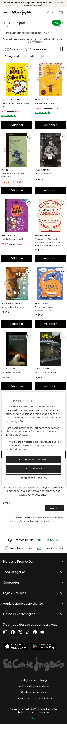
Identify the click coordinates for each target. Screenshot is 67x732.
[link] (16, 79)
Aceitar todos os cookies (33, 459)
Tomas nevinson (43, 173)
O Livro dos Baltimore (45, 372)
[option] (16, 79)
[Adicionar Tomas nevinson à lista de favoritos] (63, 138)
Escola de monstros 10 (12, 238)
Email (6, 502)
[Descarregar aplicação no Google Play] (43, 647)
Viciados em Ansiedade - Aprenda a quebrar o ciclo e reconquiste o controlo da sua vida (48, 241)
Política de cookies (17, 449)
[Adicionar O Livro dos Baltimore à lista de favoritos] (63, 337)
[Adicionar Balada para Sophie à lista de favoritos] (63, 67)
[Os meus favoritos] (54, 12)
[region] (33, 439)
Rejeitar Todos (33, 469)
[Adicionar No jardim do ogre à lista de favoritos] (29, 337)
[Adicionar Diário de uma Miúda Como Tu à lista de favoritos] (29, 67)
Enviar (54, 508)
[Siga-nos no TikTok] (27, 632)
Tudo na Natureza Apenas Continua (14, 175)
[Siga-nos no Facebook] (12, 632)
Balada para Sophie (44, 103)
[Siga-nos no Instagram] (5, 632)
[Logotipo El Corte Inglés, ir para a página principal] (21, 12)
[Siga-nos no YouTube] (42, 632)
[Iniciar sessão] (47, 12)
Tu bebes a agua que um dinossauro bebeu (47, 308)
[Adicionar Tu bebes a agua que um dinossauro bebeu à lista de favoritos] (63, 271)
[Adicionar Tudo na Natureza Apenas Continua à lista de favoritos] (29, 138)
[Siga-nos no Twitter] (20, 632)
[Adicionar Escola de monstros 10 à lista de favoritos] (29, 203)
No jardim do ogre (10, 372)
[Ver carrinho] (60, 12)
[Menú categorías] (6, 12)
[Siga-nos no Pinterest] (35, 632)
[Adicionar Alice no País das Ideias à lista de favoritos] (29, 271)
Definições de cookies (33, 478)
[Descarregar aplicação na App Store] (15, 647)
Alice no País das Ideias (12, 306)
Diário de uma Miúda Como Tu (15, 105)
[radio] (55, 49)
